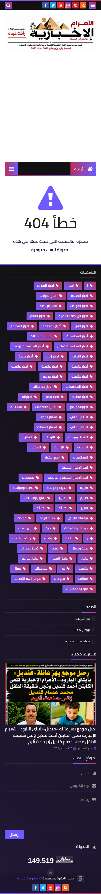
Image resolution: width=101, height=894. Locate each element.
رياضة (70, 538)
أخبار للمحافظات (77, 387)
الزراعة (59, 447)
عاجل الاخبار (59, 558)
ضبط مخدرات (30, 548)
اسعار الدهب (79, 417)
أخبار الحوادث (49, 296)
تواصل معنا (82, 630)
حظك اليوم (48, 518)
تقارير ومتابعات (35, 498)
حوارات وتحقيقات (76, 528)
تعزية (84, 488)
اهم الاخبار (52, 457)
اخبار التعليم (80, 296)
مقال (18, 568)
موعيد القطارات (77, 589)
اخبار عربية (51, 376)
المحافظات (81, 457)
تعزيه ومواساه (23, 488)
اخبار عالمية (50, 366)
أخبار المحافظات (77, 336)
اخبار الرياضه (49, 306)
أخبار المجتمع (52, 326)
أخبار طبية (26, 356)
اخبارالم (27, 397)
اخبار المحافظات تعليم (73, 346)
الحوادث (83, 447)
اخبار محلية (80, 397)
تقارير (63, 498)
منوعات (60, 579)
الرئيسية (80, 169)
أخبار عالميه (20, 366)
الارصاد (51, 437)
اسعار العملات (47, 427)
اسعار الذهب (79, 427)
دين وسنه (25, 528)
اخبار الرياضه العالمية (73, 316)
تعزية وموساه (57, 488)
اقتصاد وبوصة (78, 437)
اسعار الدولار (48, 417)
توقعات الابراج (78, 518)
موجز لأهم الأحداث (28, 579)
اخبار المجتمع (20, 326)
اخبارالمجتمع (79, 407)
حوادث (22, 518)
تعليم (84, 498)
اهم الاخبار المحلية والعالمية (68, 477)
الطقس (36, 447)
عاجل (85, 558)
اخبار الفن (82, 326)
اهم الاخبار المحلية (75, 467)
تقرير (85, 508)
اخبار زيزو (53, 356)
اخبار (70, 285)
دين (48, 528)
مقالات (83, 579)
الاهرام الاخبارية (28, 878)
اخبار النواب (80, 356)
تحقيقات (28, 477)
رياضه (48, 538)
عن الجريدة (82, 619)
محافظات (41, 568)
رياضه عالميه (21, 538)
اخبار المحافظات (42, 336)
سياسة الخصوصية (77, 641)
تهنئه (41, 508)
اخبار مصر (53, 397)
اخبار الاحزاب (46, 285)
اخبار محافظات (42, 387)
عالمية (83, 568)
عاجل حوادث (30, 558)
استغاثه (16, 407)
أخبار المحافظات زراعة (29, 346)
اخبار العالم (38, 316)
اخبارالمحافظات (46, 407)
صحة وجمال (80, 548)
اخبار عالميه (80, 376)
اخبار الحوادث (79, 306)
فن (63, 568)
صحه (55, 548)
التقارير (27, 437)
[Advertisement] (50, 106)
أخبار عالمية (80, 366)
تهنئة (63, 508)
